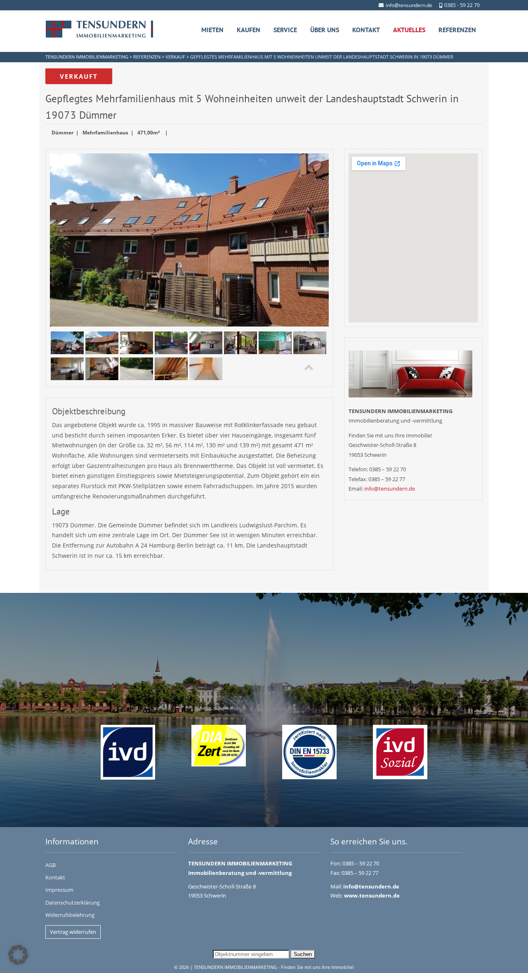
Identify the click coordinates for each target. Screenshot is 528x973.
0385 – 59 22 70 (360, 863)
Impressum (59, 889)
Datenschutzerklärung (72, 902)
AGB (50, 865)
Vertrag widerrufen (73, 931)
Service (285, 30)
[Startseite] (99, 29)
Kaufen (248, 30)
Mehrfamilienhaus (105, 132)
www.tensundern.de (372, 895)
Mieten (212, 30)
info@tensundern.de (409, 5)
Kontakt (366, 30)
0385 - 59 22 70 (462, 5)
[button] (18, 955)
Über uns (324, 30)
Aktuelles (409, 30)
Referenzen (457, 30)
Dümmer (62, 132)
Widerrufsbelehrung (69, 915)
